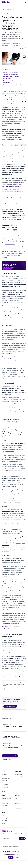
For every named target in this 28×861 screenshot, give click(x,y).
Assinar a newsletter (10, 706)
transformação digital (7, 359)
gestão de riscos (9, 244)
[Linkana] (7, 2)
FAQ (16, 806)
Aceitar (10, 857)
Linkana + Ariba (19, 776)
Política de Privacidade (15, 854)
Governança (4, 818)
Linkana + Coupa (19, 774)
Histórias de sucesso (6, 798)
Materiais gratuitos (19, 800)
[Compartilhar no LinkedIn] (20, 48)
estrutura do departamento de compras (12, 599)
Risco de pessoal (7, 78)
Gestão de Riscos (10, 9)
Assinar (21, 838)
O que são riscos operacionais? (10, 72)
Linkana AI (4, 791)
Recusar (17, 857)
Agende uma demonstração (10, 755)
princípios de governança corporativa (12, 584)
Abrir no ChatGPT (10, 689)
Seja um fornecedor (6, 800)
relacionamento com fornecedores (11, 186)
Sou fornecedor (18, 808)
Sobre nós (4, 815)
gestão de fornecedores (15, 139)
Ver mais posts (7, 759)
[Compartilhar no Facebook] (25, 48)
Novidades (17, 803)
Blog (4, 9)
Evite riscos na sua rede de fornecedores (13, 84)
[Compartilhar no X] (23, 48)
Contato (3, 823)
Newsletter (4, 820)
